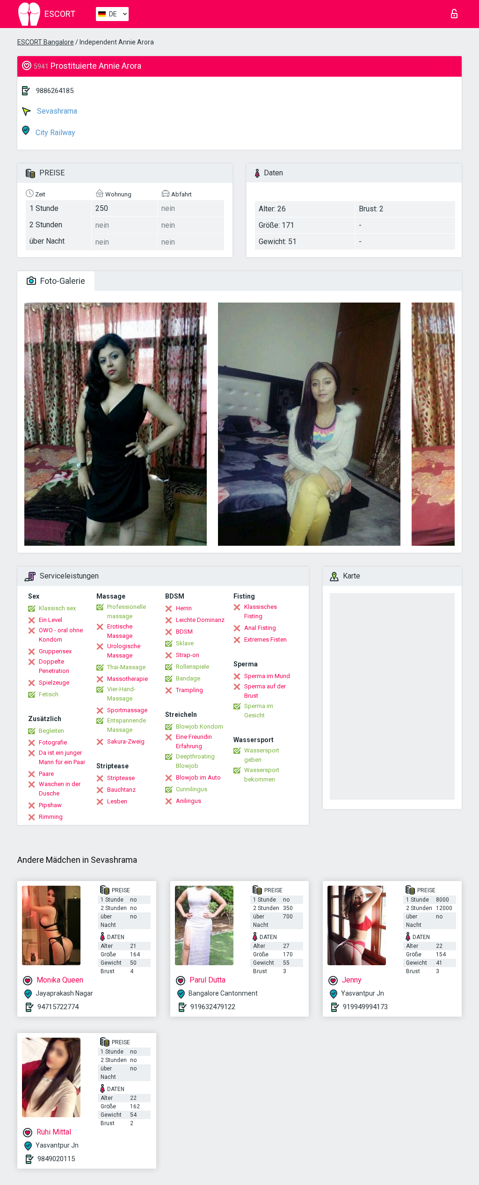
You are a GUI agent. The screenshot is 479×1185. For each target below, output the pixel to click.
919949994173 (365, 1007)
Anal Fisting (260, 627)
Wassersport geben (261, 755)
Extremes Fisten (265, 639)
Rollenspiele (192, 666)
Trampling (189, 690)
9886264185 (54, 91)
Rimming (51, 816)
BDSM (184, 631)
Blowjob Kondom (199, 726)
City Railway (54, 132)
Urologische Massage (123, 651)
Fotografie (53, 742)
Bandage (188, 678)
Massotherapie (127, 678)
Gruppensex (55, 651)
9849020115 (56, 1159)
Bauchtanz (121, 789)
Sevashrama (56, 111)
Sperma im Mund (267, 675)
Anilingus (188, 800)
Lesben (117, 801)
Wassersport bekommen (261, 774)
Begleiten (51, 730)
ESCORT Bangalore (45, 42)
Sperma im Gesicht (258, 710)
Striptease (121, 777)
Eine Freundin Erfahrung (194, 741)
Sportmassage (127, 710)
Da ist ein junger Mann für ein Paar (62, 757)
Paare (46, 773)
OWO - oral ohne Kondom (61, 635)
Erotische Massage (119, 631)
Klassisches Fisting (260, 611)
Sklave (185, 643)
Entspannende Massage (126, 725)
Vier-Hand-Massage (121, 694)
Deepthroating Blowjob (195, 761)
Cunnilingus (191, 789)
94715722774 (58, 1007)
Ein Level (50, 619)
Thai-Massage (126, 667)
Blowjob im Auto (198, 777)
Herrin (184, 608)
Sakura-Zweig (126, 741)
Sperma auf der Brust (265, 691)
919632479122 (212, 1007)
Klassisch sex (57, 608)
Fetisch (48, 694)
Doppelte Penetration (54, 666)
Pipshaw (50, 805)
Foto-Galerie (61, 281)
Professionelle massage (126, 611)
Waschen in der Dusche (59, 788)
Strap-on (187, 654)
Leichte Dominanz (200, 619)
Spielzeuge (54, 682)
